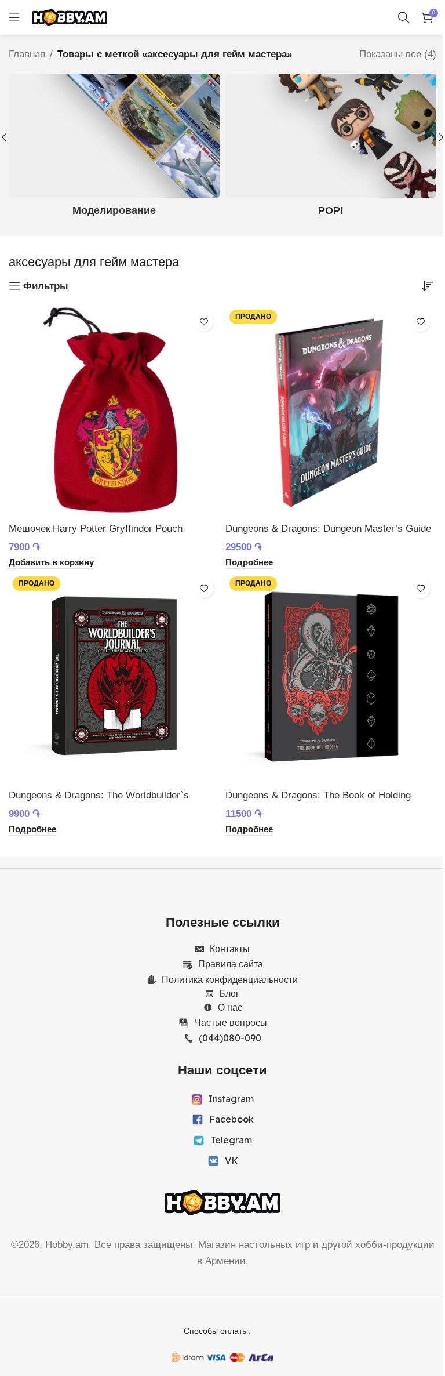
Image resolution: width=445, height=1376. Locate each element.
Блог (229, 993)
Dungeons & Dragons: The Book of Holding (318, 795)
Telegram (231, 1140)
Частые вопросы (231, 1022)
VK (231, 1161)
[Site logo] (69, 16)
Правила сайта (230, 964)
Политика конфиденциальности (230, 979)
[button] (51, 562)
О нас (230, 1007)
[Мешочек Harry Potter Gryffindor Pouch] (114, 411)
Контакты (230, 948)
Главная (27, 54)
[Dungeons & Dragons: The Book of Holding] (330, 677)
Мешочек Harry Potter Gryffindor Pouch (96, 528)
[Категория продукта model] (114, 149)
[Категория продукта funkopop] (330, 149)
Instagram (231, 1099)
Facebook (231, 1119)
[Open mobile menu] (14, 17)
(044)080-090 (230, 1038)
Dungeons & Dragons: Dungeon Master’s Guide (328, 528)
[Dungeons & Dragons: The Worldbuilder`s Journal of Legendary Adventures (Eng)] (114, 677)
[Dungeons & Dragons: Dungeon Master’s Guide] (330, 411)
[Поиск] (403, 17)
